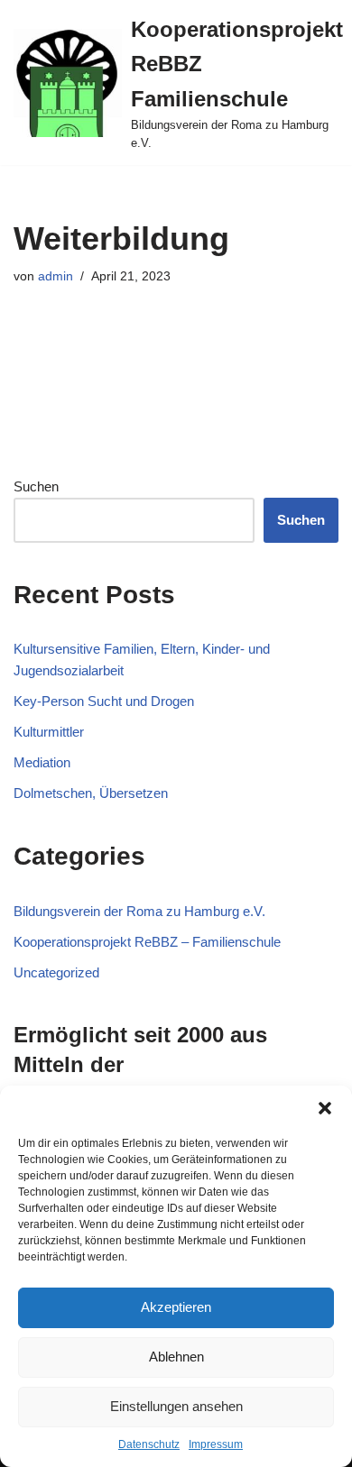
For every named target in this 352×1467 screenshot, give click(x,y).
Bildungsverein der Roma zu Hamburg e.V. (139, 911)
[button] (325, 1108)
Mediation (42, 762)
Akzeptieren (176, 1307)
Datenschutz (149, 1444)
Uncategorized (56, 972)
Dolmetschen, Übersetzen (91, 793)
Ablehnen (176, 1356)
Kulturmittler (49, 731)
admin (55, 276)
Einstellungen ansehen (176, 1406)
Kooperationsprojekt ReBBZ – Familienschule (147, 941)
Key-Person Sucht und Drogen (104, 701)
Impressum (216, 1444)
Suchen (36, 486)
